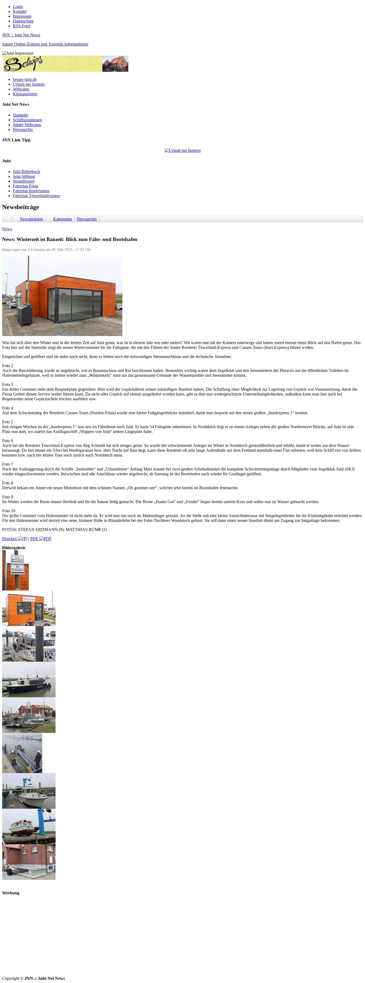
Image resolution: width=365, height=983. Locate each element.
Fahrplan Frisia (25, 186)
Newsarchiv (23, 129)
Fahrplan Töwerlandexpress (36, 195)
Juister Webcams (27, 124)
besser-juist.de (25, 79)
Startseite (20, 115)
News (7, 229)
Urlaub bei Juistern (29, 84)
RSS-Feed (21, 26)
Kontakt (19, 11)
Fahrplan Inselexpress (31, 191)
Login (18, 6)
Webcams (21, 89)
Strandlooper (23, 181)
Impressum (22, 16)
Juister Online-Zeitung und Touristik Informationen (45, 44)
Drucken (10, 538)
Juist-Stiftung (24, 176)
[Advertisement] (162, 938)
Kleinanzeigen (25, 94)
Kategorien (62, 219)
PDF (34, 538)
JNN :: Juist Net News (21, 35)
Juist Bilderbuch (26, 171)
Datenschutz (23, 21)
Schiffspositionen (27, 120)
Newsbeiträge (31, 219)
